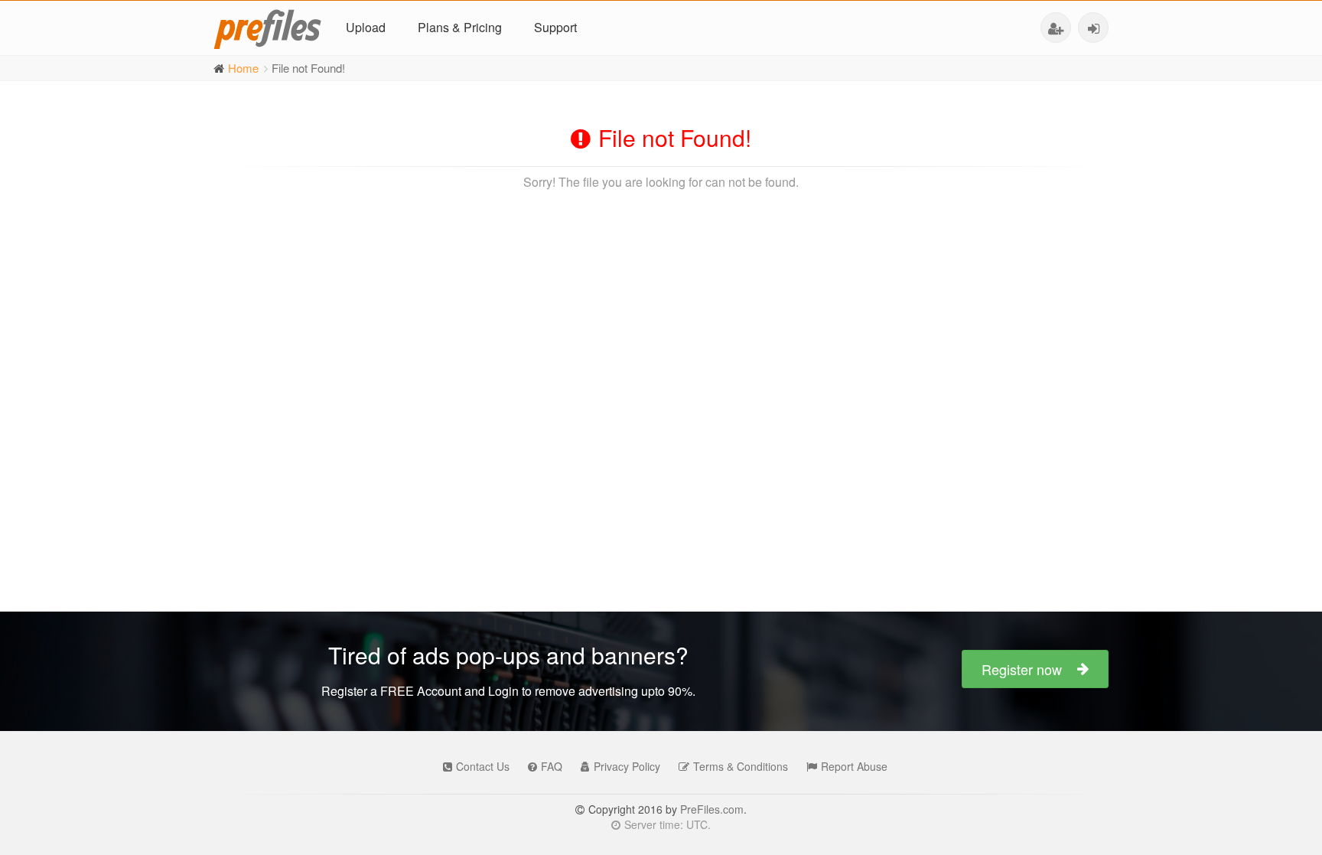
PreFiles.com (712, 809)
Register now (1022, 669)
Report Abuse (854, 766)
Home (243, 68)
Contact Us (483, 766)
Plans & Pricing (460, 27)
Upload (366, 27)
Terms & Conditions (740, 766)
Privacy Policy (627, 766)
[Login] (1093, 27)
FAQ (551, 766)
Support (555, 27)
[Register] (1055, 27)
